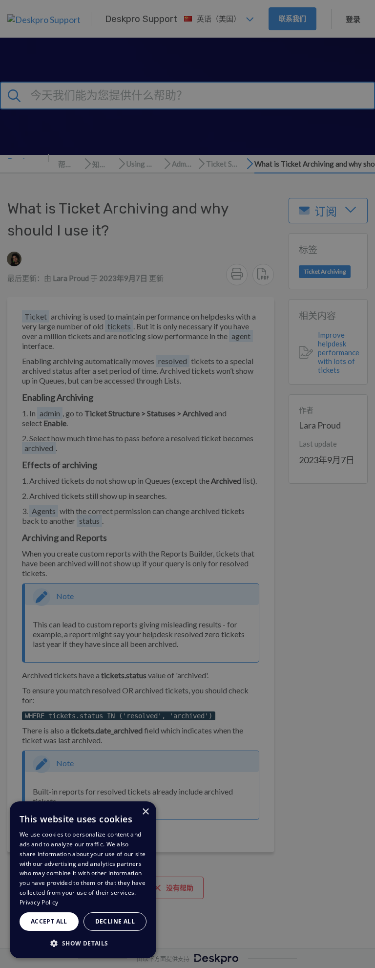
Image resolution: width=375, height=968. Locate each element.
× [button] (145, 812)
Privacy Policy (39, 902)
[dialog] (83, 879)
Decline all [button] (115, 921)
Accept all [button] (49, 921)
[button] (83, 942)
